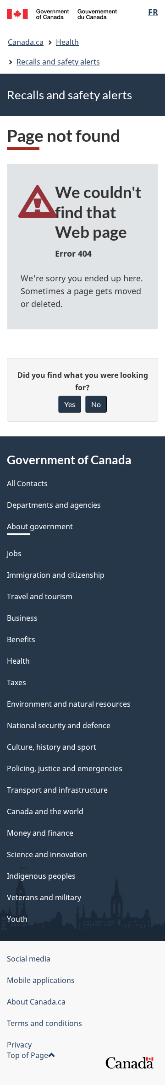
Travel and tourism (39, 596)
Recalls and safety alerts (58, 62)
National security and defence (58, 725)
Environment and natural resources (69, 704)
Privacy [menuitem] (19, 1045)
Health (67, 42)
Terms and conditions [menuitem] (44, 1023)
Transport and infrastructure (57, 790)
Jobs (14, 553)
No (96, 404)
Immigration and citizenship (55, 575)
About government (40, 526)
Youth (17, 919)
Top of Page (27, 1055)
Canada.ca (26, 42)
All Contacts (27, 483)
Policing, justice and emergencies (64, 768)
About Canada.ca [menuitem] (36, 1002)
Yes (69, 404)
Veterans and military (44, 897)
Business (22, 618)
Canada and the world (45, 811)
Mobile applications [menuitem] (41, 980)
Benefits (21, 639)
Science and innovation (47, 854)
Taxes (16, 682)
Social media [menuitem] (28, 959)
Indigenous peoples (41, 876)
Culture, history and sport (51, 747)
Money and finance (40, 833)
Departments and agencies (54, 505)
